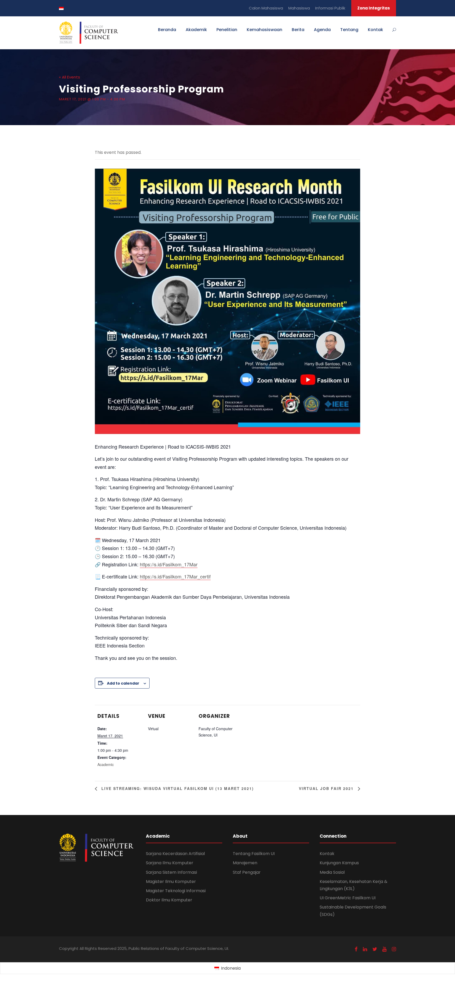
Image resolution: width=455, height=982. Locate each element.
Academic (105, 764)
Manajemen (245, 863)
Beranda (167, 30)
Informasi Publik (330, 8)
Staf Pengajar (247, 872)
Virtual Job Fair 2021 (327, 788)
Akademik (196, 30)
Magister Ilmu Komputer (171, 881)
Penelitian (226, 30)
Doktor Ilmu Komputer (169, 900)
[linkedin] (365, 949)
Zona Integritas (373, 8)
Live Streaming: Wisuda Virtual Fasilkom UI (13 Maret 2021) (177, 788)
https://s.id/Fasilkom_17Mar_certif (175, 576)
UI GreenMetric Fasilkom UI (347, 898)
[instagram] (394, 949)
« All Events (69, 77)
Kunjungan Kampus (339, 863)
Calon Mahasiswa (266, 8)
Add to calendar (123, 683)
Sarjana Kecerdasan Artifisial (175, 854)
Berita (298, 30)
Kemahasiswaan (264, 30)
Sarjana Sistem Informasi (171, 872)
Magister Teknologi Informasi (176, 891)
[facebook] (356, 949)
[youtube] (384, 949)
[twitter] (374, 949)
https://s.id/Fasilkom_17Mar (168, 564)
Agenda (322, 30)
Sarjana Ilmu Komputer (169, 863)
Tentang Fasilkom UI (254, 854)
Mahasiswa (299, 8)
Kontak (375, 30)
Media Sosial (332, 872)
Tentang (349, 30)
